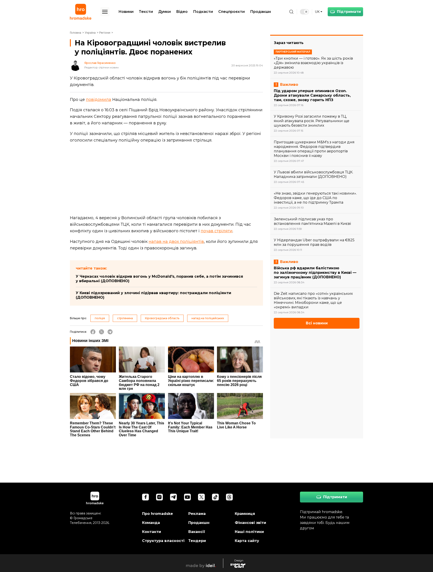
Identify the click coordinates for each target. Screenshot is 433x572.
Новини (126, 11)
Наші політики (249, 532)
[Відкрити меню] (104, 11)
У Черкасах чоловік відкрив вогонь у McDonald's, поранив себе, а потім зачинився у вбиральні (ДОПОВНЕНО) (159, 278)
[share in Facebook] (92, 331)
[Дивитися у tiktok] (215, 497)
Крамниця (245, 514)
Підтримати (349, 11)
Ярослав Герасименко (100, 63)
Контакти (151, 532)
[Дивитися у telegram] (173, 497)
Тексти (146, 11)
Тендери (197, 541)
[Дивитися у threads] (229, 497)
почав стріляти (217, 230)
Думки (164, 11)
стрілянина (125, 318)
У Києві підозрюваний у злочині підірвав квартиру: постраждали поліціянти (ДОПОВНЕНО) (153, 295)
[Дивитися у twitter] (201, 497)
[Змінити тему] (304, 11)
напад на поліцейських (207, 318)
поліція (100, 318)
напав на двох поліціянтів (176, 241)
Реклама (197, 514)
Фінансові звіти (250, 523)
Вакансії (196, 532)
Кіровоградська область (162, 318)
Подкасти (203, 11)
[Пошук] (291, 11)
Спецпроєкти (231, 11)
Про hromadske (157, 514)
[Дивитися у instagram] (159, 497)
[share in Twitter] (101, 331)
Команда (151, 523)
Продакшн (260, 11)
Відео (182, 11)
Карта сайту (247, 541)
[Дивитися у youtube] (187, 497)
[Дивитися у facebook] (145, 497)
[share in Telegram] (110, 331)
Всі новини (317, 323)
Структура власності (163, 541)
